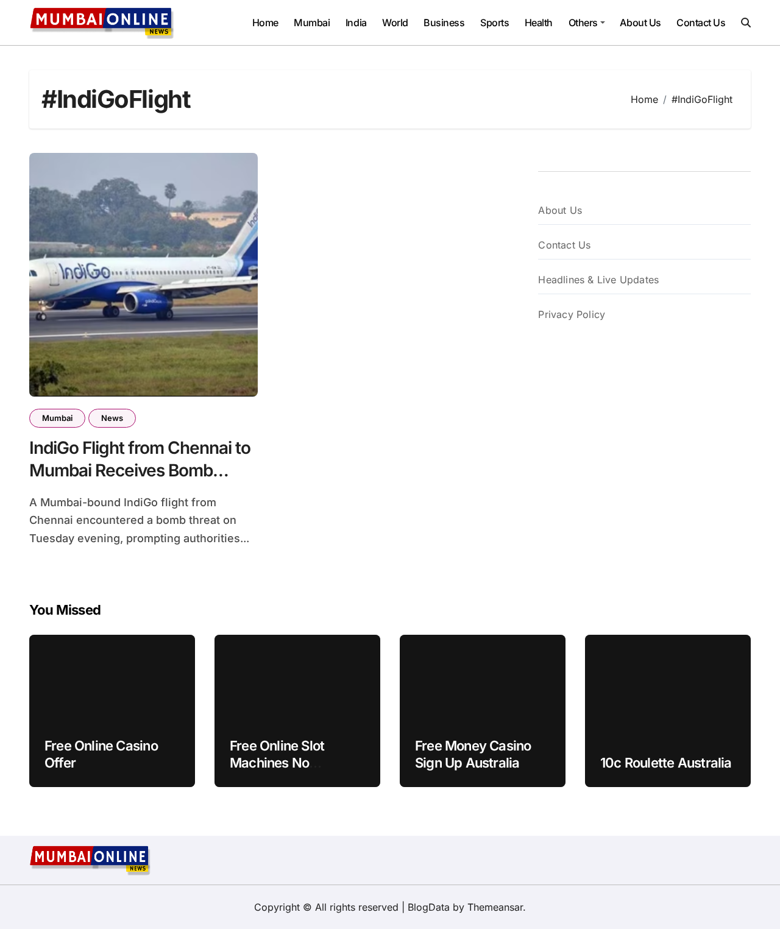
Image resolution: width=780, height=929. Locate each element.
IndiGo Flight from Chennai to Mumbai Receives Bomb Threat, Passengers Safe (139, 470)
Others (583, 22)
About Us (640, 22)
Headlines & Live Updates (598, 280)
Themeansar (495, 907)
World (395, 22)
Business (444, 22)
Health (539, 22)
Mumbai (312, 22)
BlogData (429, 907)
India (356, 22)
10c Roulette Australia (666, 763)
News (112, 418)
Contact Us (700, 22)
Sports (494, 22)
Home (265, 22)
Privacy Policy (571, 314)
